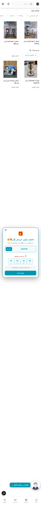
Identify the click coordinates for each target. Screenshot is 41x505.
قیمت (11, 16)
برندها (21, 16)
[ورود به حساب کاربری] (8, 4)
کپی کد (9, 249)
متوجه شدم (20, 273)
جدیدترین (32, 16)
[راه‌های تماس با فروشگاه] (4, 493)
